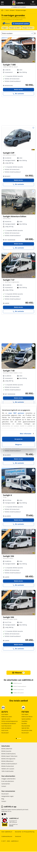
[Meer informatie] (35, 33)
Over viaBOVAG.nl (6, 832)
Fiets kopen (25, 714)
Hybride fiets (25, 728)
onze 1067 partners (16, 413)
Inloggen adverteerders (8, 779)
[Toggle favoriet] (33, 39)
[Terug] (2, 10)
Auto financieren (6, 726)
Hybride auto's (5, 719)
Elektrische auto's (6, 716)
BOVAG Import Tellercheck (9, 756)
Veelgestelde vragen (7, 796)
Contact (3, 786)
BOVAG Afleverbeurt (7, 761)
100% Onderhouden (7, 771)
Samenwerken (5, 784)
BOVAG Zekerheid (6, 748)
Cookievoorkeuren (6, 836)
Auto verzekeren (6, 728)
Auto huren (4, 730)
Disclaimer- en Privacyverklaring (24, 832)
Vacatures (18, 836)
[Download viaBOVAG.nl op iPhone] (2, 814)
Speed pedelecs (26, 719)
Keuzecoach (5, 733)
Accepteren (19, 439)
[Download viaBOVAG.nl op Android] (5, 814)
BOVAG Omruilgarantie (8, 759)
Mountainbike (26, 726)
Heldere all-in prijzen (7, 769)
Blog (2, 799)
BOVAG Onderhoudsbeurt (9, 764)
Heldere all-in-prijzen (19, 7)
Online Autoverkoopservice (9, 721)
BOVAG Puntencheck (7, 766)
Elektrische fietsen (27, 716)
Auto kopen (4, 714)
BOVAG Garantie (6, 751)
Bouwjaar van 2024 (14, 28)
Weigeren (18, 444)
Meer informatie (25, 433)
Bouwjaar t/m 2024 (27, 28)
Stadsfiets (24, 721)
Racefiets (24, 723)
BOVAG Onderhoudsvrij (8, 754)
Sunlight (4, 28)
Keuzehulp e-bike (27, 730)
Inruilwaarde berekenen (8, 723)
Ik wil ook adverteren (7, 781)
